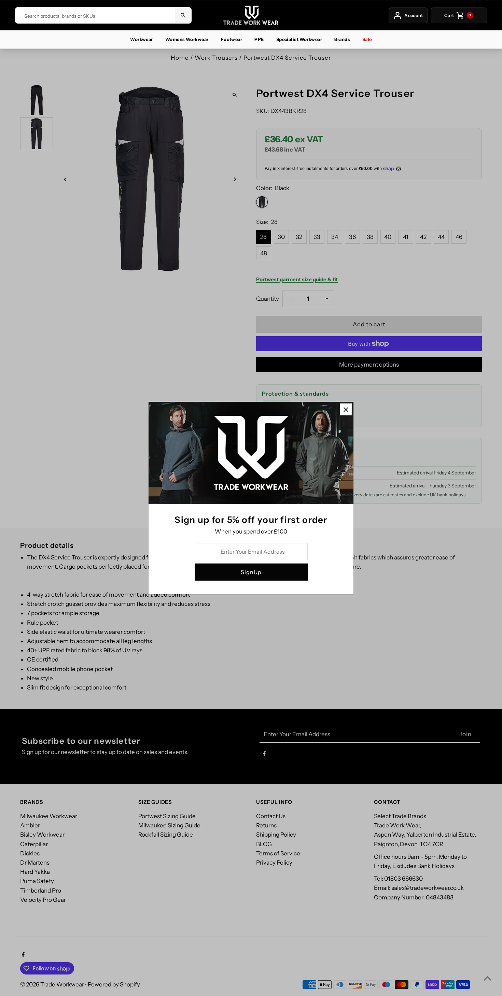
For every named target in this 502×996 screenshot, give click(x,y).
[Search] (183, 15)
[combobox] (95, 16)
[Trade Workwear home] (251, 15)
